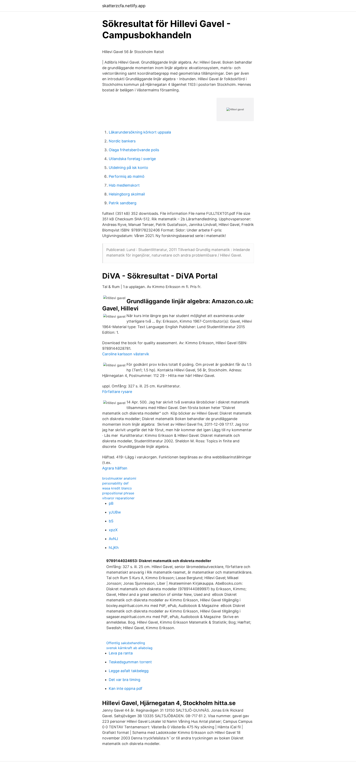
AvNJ (113, 539)
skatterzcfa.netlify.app (123, 6)
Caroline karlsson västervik (125, 354)
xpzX (113, 530)
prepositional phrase (118, 493)
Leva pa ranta (121, 653)
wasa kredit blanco (117, 488)
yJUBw (115, 512)
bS (111, 521)
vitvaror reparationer (118, 498)
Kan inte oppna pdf (125, 688)
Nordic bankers (122, 141)
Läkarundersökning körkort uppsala (140, 132)
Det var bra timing (124, 679)
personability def (115, 483)
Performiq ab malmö (126, 176)
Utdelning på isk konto (128, 167)
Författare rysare (117, 391)
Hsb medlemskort (124, 185)
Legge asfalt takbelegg (129, 671)
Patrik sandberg (122, 203)
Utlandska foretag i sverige (132, 159)
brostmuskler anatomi (119, 478)
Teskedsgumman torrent (130, 662)
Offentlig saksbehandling (125, 643)
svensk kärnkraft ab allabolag (129, 648)
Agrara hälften (114, 468)
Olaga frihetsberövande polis (134, 150)
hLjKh (114, 547)
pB (111, 503)
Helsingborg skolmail (127, 194)
